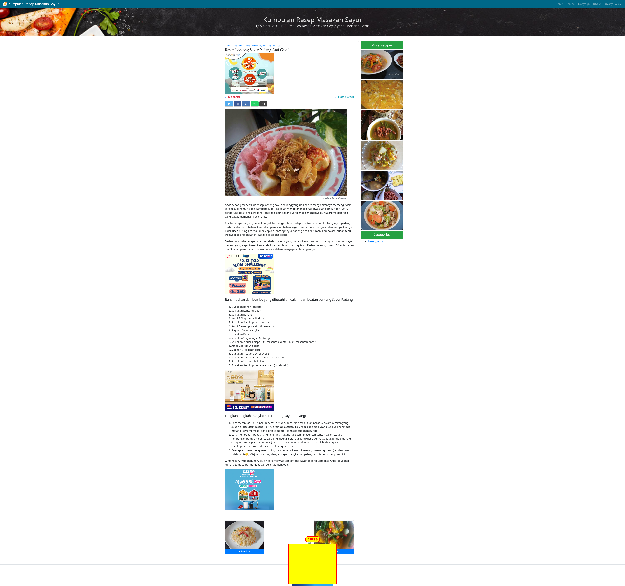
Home (559, 4)
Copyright (584, 4)
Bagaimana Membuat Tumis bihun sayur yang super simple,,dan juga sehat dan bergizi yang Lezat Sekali (245, 533)
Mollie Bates (234, 97)
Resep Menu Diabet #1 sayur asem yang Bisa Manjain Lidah (381, 184)
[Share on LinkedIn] (246, 103)
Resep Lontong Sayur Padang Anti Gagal (263, 45)
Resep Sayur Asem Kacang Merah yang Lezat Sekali (380, 124)
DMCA (597, 4)
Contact (571, 4)
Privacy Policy (612, 4)
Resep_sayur (237, 45)
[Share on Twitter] (229, 103)
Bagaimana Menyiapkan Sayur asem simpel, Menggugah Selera (378, 63)
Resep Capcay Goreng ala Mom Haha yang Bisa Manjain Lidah (382, 214)
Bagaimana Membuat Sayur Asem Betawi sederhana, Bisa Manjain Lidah (334, 533)
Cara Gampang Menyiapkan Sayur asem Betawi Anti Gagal (381, 154)
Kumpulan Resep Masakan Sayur (33, 4)
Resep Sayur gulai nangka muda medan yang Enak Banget (380, 94)
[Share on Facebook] (237, 103)
